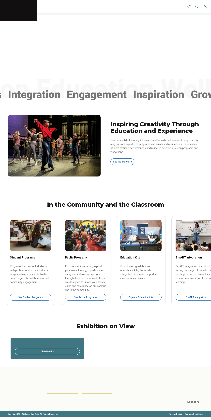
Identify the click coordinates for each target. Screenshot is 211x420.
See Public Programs (85, 297)
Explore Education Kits (141, 297)
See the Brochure (122, 161)
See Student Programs (30, 297)
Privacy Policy (175, 414)
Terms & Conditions (194, 414)
